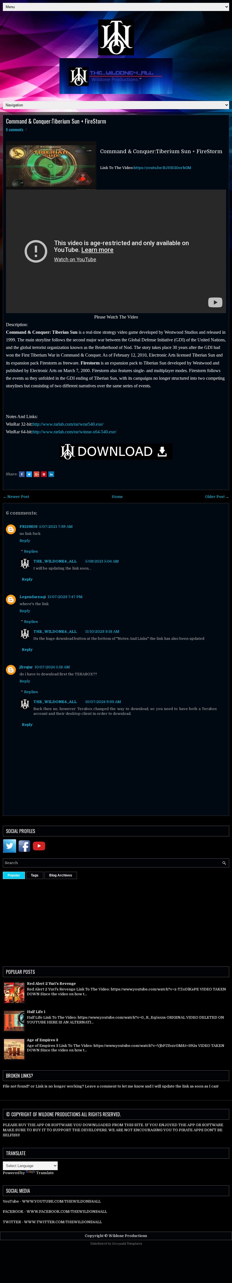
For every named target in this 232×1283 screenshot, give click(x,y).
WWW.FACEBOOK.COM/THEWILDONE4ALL (67, 1211)
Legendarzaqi (33, 597)
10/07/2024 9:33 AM (103, 702)
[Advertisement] (117, 921)
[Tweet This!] (29, 474)
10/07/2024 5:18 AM (52, 667)
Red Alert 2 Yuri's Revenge (51, 983)
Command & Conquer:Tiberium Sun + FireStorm (56, 121)
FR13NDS (28, 526)
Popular (14, 875)
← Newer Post (16, 497)
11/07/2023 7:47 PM (65, 597)
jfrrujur (26, 667)
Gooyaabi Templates (127, 1243)
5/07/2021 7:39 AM (56, 526)
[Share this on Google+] (36, 474)
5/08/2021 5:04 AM (102, 561)
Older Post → (217, 497)
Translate (45, 1173)
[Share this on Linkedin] (51, 474)
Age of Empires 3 (42, 1040)
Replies (31, 551)
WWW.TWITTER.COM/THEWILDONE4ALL (63, 1222)
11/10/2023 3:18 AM (102, 631)
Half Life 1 (36, 1012)
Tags (34, 875)
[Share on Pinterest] (44, 474)
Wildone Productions (128, 1236)
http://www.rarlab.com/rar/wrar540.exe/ (68, 424)
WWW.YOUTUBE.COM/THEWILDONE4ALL (61, 1201)
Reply (25, 541)
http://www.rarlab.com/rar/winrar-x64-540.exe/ (74, 431)
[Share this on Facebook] (22, 474)
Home (117, 497)
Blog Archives (60, 875)
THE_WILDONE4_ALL (55, 561)
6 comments (14, 129)
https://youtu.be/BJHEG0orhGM (162, 168)
